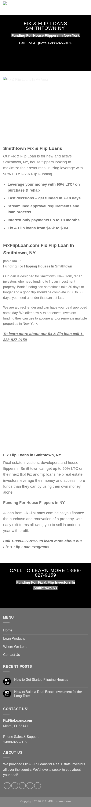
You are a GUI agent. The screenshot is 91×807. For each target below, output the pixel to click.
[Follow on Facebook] (7, 785)
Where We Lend (15, 647)
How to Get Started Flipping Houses (41, 679)
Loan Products (14, 638)
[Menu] (85, 7)
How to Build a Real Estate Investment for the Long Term (48, 694)
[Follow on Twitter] (14, 785)
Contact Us (11, 655)
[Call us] (22, 785)
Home (7, 630)
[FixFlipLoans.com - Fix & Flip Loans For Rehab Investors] (39, 7)
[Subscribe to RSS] (29, 785)
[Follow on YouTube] (37, 785)
